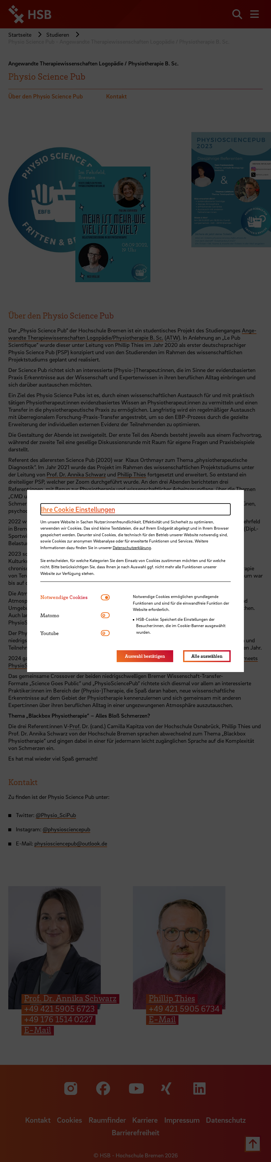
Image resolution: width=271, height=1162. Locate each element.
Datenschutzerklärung (132, 547)
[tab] (70, 597)
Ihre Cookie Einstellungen (78, 509)
